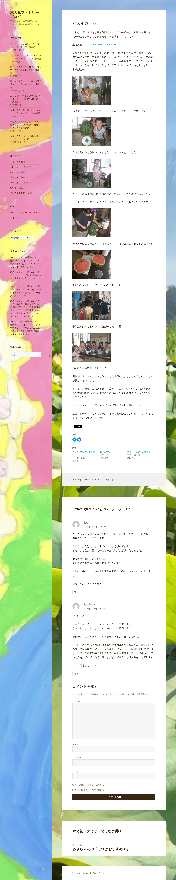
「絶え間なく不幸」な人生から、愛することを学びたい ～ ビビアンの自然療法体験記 (25, 124)
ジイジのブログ (17, 217)
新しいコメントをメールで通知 (90, 784)
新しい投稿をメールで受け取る (90, 790)
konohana (98, 479)
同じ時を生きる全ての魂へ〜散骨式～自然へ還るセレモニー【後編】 (25, 69)
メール (76, 757)
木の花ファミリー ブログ (24, 14)
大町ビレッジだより (19, 167)
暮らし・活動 (16, 177)
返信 (76, 591)
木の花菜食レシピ (18, 182)
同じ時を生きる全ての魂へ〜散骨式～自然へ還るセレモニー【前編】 (25, 84)
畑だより (14, 187)
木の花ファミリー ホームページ (25, 212)
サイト (75, 771)
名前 (75, 744)
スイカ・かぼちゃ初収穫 (138, 452)
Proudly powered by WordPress (88, 873)
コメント (76, 701)
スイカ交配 (105, 452)
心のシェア (15, 172)
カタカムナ (15, 161)
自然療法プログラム (19, 192)
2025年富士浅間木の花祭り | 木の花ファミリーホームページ (25, 263)
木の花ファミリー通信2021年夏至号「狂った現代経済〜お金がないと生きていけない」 (25, 274)
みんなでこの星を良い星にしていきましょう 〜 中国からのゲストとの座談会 (25, 98)
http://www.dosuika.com (100, 44)
